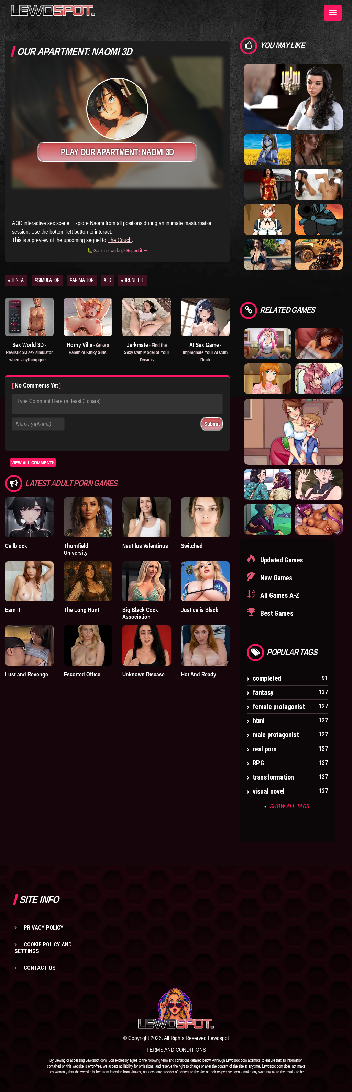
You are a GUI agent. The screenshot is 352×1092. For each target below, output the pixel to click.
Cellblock (16, 545)
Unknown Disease (143, 674)
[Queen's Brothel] (268, 519)
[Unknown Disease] (146, 645)
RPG (258, 763)
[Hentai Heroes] (319, 378)
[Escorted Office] (88, 645)
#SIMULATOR (47, 280)
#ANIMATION (81, 280)
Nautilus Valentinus (145, 545)
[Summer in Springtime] (268, 343)
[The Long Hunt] (88, 581)
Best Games (276, 613)
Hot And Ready (198, 674)
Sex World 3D (29, 351)
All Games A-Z (279, 595)
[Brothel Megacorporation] (268, 184)
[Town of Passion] (293, 431)
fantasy (263, 692)
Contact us (40, 967)
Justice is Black (199, 609)
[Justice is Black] (205, 581)
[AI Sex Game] (205, 317)
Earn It (12, 609)
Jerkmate (146, 351)
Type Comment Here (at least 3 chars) (59, 400)
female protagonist (279, 706)
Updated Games (281, 560)
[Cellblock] (29, 517)
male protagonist (276, 735)
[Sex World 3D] (29, 317)
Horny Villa (88, 348)
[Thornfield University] (88, 517)
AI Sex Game (205, 351)
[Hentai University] (268, 483)
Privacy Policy (44, 927)
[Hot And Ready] (205, 645)
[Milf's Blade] (319, 483)
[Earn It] (29, 581)
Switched (192, 545)
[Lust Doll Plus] (268, 219)
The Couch (120, 239)
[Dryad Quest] (268, 149)
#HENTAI (16, 280)
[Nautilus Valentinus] (146, 517)
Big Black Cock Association (140, 613)
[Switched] (205, 517)
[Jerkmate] (146, 317)
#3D (107, 280)
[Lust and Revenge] (29, 645)
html (259, 721)
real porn (265, 749)
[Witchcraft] (293, 96)
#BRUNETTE (133, 280)
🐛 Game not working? (117, 250)
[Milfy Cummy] (268, 378)
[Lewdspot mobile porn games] (176, 1008)
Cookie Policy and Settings (43, 947)
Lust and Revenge (26, 674)
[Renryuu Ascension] (319, 519)
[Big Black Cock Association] (146, 581)
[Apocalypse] (319, 254)
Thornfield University (76, 549)
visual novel (269, 791)
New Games (276, 578)
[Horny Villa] (88, 317)
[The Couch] (319, 343)
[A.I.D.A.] (319, 219)
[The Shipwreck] (268, 254)
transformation (273, 777)
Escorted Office (82, 674)
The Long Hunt (81, 609)
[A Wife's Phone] (319, 184)
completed (267, 678)
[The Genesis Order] (319, 149)
